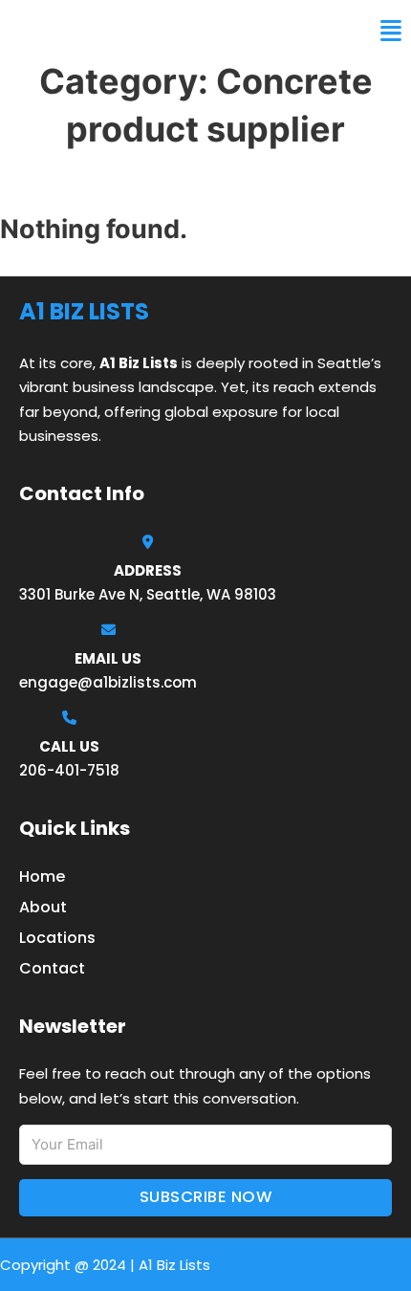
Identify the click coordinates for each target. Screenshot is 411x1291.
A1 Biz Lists (65, 30)
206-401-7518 (69, 770)
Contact (52, 968)
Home (42, 876)
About (43, 907)
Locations (57, 938)
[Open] (390, 31)
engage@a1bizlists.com (108, 682)
